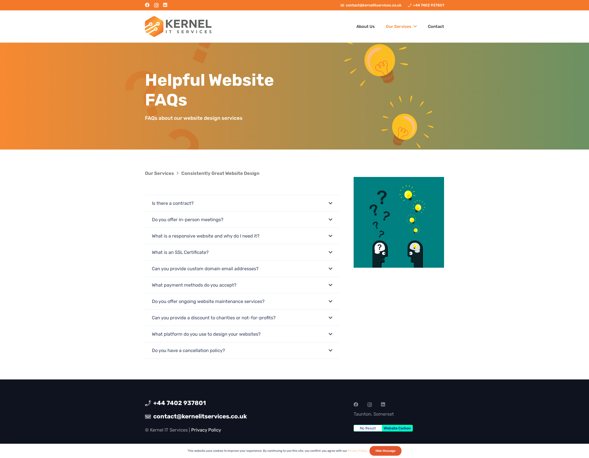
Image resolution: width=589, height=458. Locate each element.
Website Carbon (397, 428)
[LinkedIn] (165, 5)
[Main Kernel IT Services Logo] (178, 26)
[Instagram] (156, 5)
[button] (414, 26)
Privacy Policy (206, 430)
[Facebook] (147, 5)
